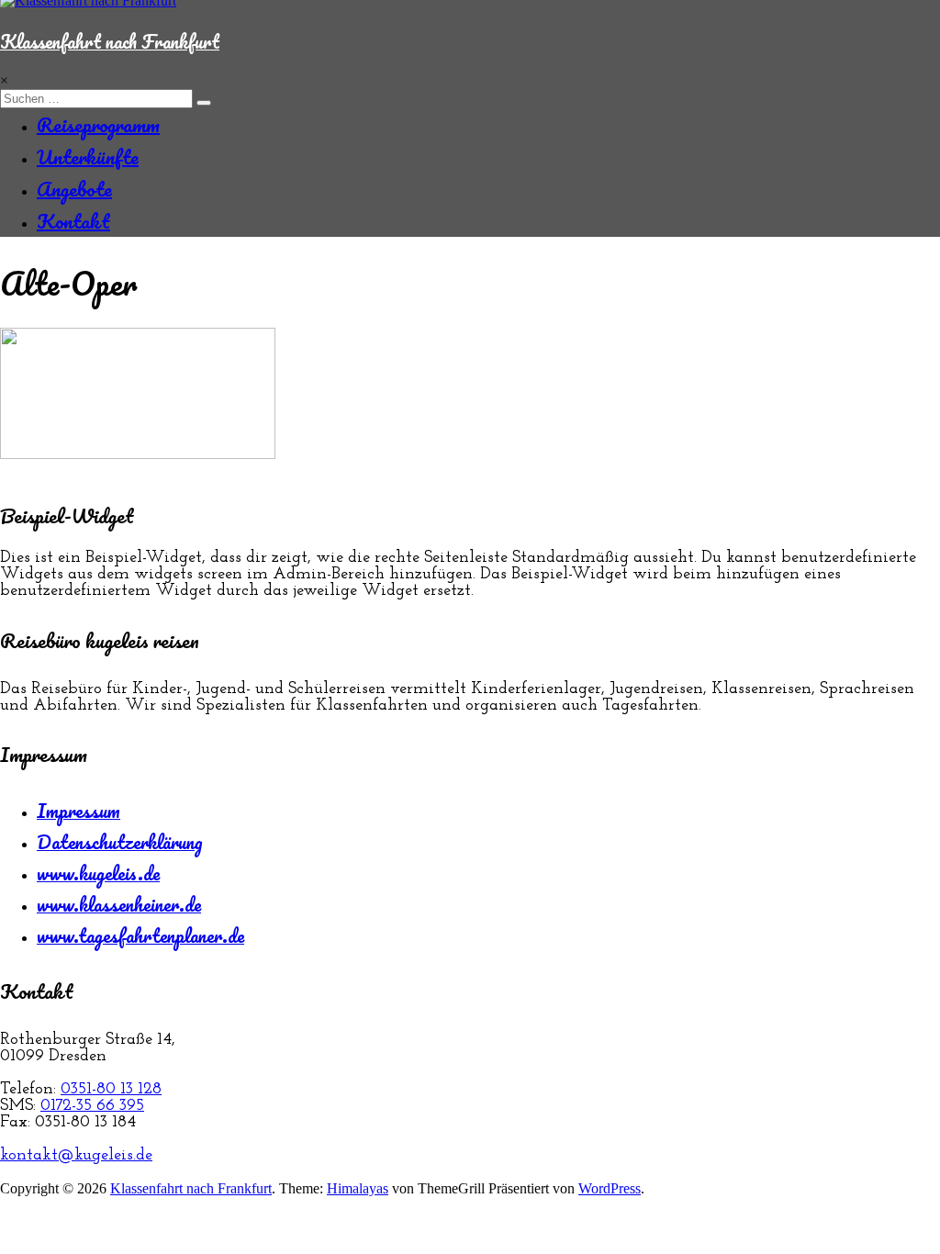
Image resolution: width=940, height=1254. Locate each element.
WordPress (609, 1188)
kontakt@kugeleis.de (76, 1156)
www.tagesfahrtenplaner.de (140, 935)
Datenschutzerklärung (119, 841)
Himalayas (357, 1188)
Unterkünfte (88, 156)
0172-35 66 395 (92, 1106)
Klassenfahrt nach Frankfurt (109, 41)
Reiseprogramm (98, 124)
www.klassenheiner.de (119, 904)
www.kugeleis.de (98, 873)
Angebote (74, 189)
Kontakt (73, 221)
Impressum (78, 810)
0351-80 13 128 (111, 1089)
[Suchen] (203, 103)
